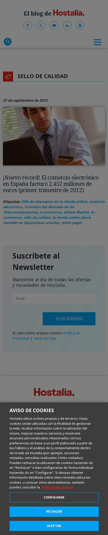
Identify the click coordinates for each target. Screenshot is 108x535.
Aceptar (54, 526)
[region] (54, 468)
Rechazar (54, 511)
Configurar (54, 497)
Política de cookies (58, 487)
